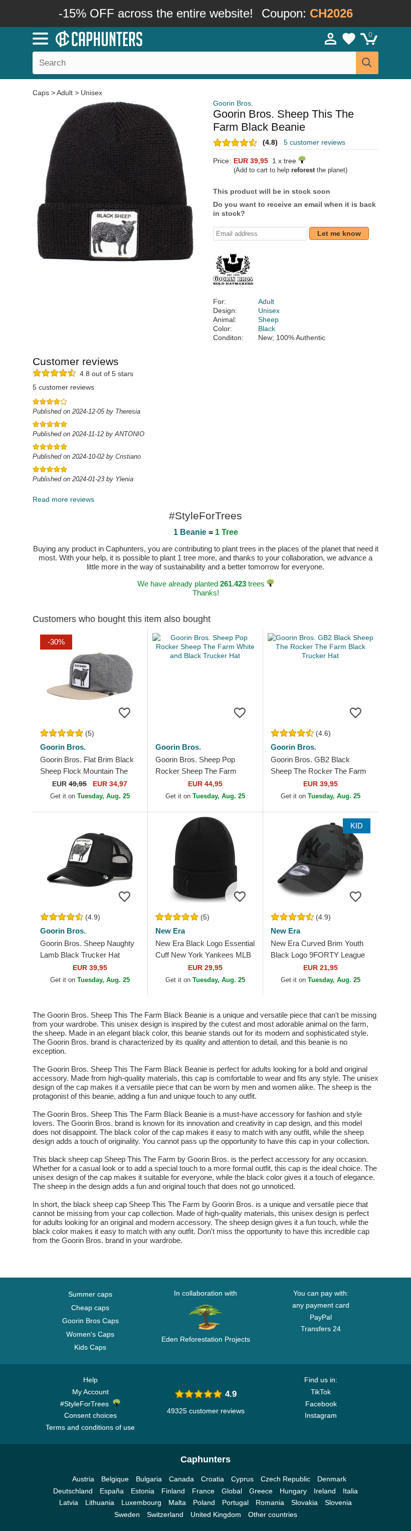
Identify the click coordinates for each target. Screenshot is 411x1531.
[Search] (367, 63)
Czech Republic (285, 1479)
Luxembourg (141, 1502)
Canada (181, 1479)
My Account (90, 1392)
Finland (173, 1491)
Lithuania (99, 1502)
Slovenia (338, 1502)
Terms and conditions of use (90, 1427)
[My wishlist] (349, 39)
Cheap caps (90, 1308)
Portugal (235, 1502)
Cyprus (242, 1479)
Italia (350, 1491)
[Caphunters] (130, 38)
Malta (177, 1502)
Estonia (142, 1491)
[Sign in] (331, 39)
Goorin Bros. (233, 103)
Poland (204, 1502)
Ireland (325, 1491)
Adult (65, 93)
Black (266, 329)
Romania (270, 1502)
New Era (170, 931)
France (203, 1491)
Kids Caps (90, 1347)
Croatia (212, 1479)
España (112, 1491)
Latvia (68, 1502)
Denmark (331, 1479)
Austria (83, 1479)
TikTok (321, 1392)
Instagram (321, 1415)
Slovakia (304, 1502)
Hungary (293, 1491)
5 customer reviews (314, 142)
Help (90, 1380)
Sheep (268, 320)
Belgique (115, 1479)
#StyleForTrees (86, 1404)
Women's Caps (90, 1334)
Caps (42, 93)
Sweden (127, 1514)
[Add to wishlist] (125, 712)
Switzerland (165, 1514)
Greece (261, 1491)
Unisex (91, 93)
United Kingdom (215, 1514)
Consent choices (90, 1415)
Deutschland (73, 1491)
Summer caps (90, 1294)
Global (232, 1491)
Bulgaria (149, 1479)
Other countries (272, 1514)
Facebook (321, 1404)
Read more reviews (63, 499)
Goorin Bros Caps (90, 1321)
